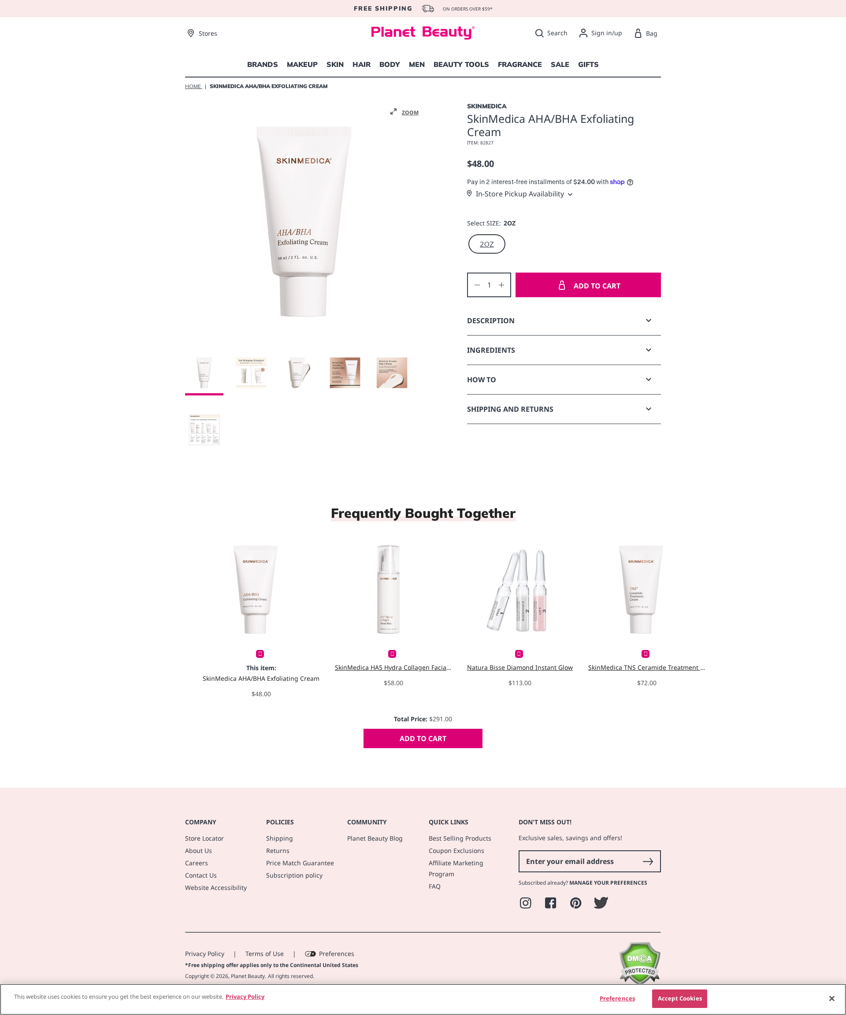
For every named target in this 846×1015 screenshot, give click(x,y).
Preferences (336, 953)
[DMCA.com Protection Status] (639, 983)
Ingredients (491, 350)
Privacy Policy (204, 953)
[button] (404, 112)
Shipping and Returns (510, 409)
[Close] (832, 998)
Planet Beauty (248, 976)
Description (491, 320)
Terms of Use (264, 953)
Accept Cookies (680, 998)
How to (481, 379)
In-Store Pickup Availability (520, 194)
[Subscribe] (647, 861)
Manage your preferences (608, 882)
